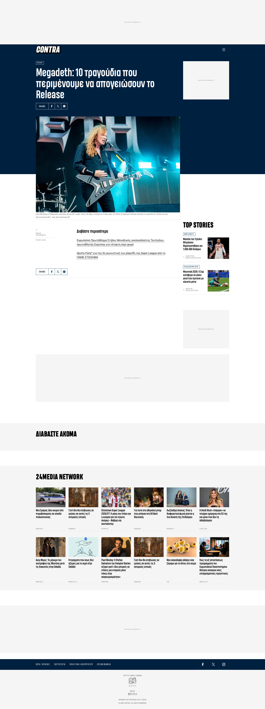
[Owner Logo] (133, 682)
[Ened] (132, 694)
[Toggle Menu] (223, 49)
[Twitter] (58, 106)
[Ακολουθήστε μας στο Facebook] (202, 664)
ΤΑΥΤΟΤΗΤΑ (59, 664)
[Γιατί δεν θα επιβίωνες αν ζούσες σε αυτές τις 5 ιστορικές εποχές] (83, 497)
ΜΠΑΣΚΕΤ (189, 234)
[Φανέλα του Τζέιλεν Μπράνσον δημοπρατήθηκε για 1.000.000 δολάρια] (218, 248)
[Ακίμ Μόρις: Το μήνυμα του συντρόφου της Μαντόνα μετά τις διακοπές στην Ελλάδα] (50, 547)
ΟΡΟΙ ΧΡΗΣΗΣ (43, 664)
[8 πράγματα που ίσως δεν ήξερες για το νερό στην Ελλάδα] (83, 547)
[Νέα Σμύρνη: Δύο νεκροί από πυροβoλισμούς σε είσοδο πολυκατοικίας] (50, 497)
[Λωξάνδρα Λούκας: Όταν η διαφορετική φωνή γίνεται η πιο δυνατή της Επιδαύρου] (181, 497)
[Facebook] (51, 106)
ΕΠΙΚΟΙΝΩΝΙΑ (104, 664)
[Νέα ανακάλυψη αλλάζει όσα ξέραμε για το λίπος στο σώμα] (181, 547)
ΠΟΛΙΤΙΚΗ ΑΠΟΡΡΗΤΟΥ (81, 664)
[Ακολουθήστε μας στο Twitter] (213, 664)
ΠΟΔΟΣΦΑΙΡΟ (191, 267)
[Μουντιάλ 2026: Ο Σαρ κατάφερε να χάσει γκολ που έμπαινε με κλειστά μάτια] (218, 280)
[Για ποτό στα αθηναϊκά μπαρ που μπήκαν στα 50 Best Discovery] (149, 497)
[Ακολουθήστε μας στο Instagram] (223, 664)
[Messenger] (64, 106)
